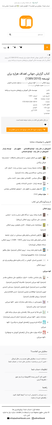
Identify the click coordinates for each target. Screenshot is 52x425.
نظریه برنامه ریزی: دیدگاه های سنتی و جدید (27, 214)
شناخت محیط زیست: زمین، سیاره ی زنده (27, 168)
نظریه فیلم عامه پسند (34, 250)
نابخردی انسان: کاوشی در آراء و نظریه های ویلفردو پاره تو (22, 260)
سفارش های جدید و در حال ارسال (23, 358)
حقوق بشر (17, 148)
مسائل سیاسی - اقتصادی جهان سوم (29, 178)
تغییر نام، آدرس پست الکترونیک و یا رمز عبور (30, 376)
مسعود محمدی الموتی (14, 82)
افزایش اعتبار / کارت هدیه (19, 6)
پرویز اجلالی (46, 82)
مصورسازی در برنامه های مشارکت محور (28, 302)
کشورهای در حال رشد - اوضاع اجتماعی (35, 151)
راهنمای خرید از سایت (38, 397)
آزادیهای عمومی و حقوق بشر (32, 188)
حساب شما (46, 6)
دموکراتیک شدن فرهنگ (34, 225)
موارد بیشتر (42, 194)
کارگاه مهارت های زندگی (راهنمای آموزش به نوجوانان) (23, 332)
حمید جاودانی (39, 85)
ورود (5, 47)
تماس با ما (5, 6)
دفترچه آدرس (41, 379)
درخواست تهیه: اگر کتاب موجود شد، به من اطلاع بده (26, 129)
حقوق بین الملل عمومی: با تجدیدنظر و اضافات (26, 157)
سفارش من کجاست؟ (35, 6)
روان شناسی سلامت (35, 277)
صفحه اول (36, 409)
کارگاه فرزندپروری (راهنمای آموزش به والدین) (26, 322)
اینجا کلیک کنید (18, 394)
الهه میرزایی (31, 82)
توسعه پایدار (7, 148)
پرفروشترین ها (17, 409)
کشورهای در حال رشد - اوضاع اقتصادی (37, 148)
